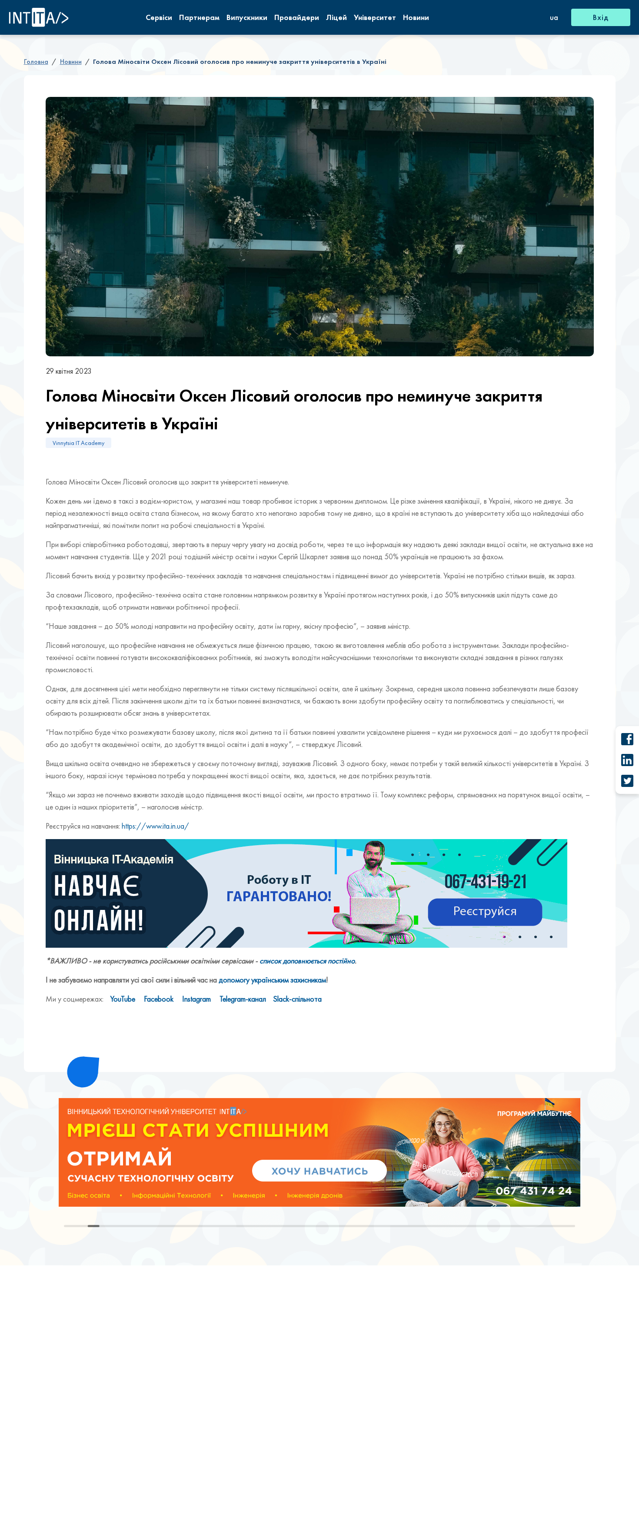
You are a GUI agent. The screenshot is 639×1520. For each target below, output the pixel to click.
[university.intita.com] (319, 1152)
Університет (375, 17)
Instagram (196, 999)
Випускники (246, 17)
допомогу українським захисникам (272, 980)
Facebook (158, 999)
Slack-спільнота (297, 999)
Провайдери (296, 17)
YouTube (122, 999)
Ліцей (336, 17)
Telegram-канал (243, 999)
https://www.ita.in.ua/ (155, 826)
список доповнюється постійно (307, 961)
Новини (416, 17)
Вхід (601, 17)
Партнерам (199, 17)
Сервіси (159, 17)
